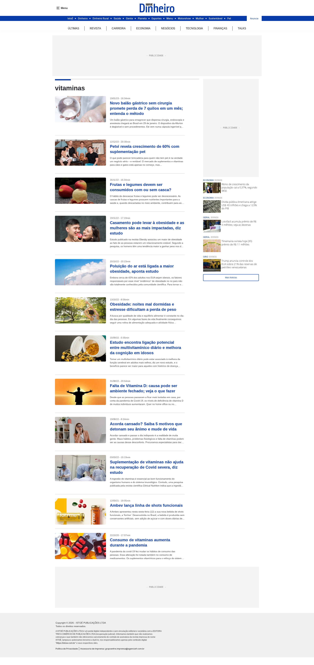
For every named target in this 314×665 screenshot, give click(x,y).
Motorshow (184, 18)
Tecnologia (194, 28)
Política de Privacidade (67, 648)
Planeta (142, 18)
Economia (143, 28)
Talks (242, 28)
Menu (169, 18)
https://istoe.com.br (65, 643)
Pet (229, 18)
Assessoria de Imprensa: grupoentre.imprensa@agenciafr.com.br (112, 648)
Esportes (157, 18)
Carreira (119, 28)
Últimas (73, 28)
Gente (129, 18)
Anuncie (254, 18)
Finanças (220, 28)
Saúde (117, 18)
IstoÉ (70, 18)
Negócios (168, 28)
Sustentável (215, 18)
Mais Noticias (231, 277)
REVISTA (95, 28)
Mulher (200, 18)
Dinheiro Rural (101, 18)
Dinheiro (83, 18)
